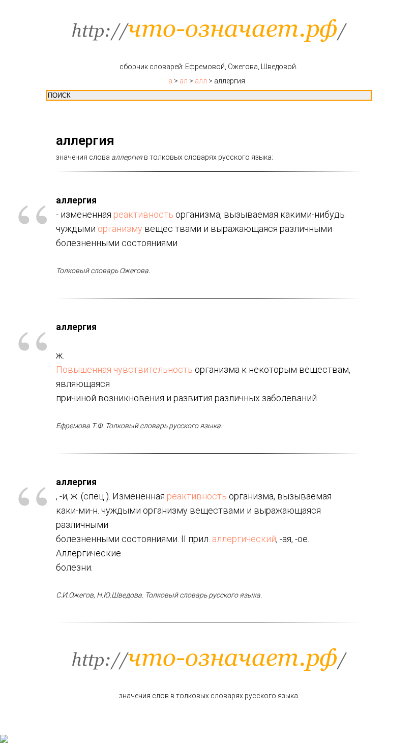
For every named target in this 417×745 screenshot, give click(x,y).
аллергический (244, 538)
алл (201, 81)
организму (120, 228)
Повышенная (83, 369)
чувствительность (153, 369)
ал (184, 81)
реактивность (143, 214)
